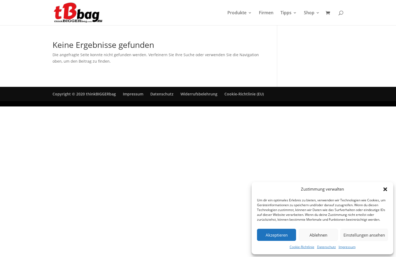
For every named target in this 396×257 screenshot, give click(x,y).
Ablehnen (318, 235)
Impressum (347, 247)
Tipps (285, 13)
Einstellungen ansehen (364, 235)
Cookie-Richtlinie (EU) (244, 94)
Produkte (236, 13)
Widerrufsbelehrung (198, 94)
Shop (309, 13)
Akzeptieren (277, 235)
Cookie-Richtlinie (302, 247)
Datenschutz (326, 247)
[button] (385, 189)
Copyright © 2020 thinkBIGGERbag (84, 94)
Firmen (266, 13)
